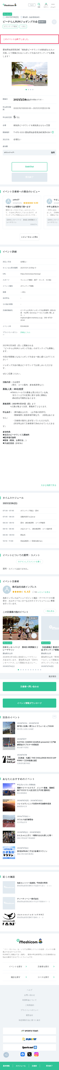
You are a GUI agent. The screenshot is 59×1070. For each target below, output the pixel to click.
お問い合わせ (29, 995)
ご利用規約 (29, 1005)
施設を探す (15, 977)
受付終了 (49, 1066)
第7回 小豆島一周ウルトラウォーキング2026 (35, 726)
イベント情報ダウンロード (29, 703)
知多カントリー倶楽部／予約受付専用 (32, 883)
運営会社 (29, 1015)
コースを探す (43, 977)
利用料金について (29, 1000)
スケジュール (21, 1066)
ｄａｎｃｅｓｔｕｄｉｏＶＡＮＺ (30, 914)
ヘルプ (29, 990)
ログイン (46, 7)
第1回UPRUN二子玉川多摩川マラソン (32, 851)
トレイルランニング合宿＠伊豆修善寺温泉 (34, 803)
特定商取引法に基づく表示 (29, 1020)
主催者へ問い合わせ (29, 686)
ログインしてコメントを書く (29, 561)
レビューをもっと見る (29, 237)
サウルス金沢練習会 (25, 819)
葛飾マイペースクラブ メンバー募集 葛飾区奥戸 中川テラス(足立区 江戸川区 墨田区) (36, 789)
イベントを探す (15, 966)
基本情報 (6, 1066)
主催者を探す (43, 966)
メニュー (52, 7)
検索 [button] (39, 7)
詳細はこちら (25, 332)
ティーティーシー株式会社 (28, 899)
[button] (26, 89)
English (32, 5)
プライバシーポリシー (29, 1010)
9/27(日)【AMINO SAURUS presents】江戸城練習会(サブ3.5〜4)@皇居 (36, 743)
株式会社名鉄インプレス (24, 587)
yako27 (16, 200)
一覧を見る (49, 611)
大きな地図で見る (48, 485)
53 (42, 592)
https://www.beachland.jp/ (30, 274)
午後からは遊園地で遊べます (18, 206)
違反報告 (52, 676)
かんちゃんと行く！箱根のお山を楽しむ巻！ (35, 835)
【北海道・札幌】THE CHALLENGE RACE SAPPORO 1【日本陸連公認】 (36, 759)
